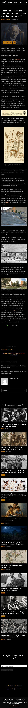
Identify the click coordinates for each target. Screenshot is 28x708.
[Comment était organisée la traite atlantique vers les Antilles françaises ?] (14, 439)
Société (3, 499)
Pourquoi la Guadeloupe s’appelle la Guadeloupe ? (12, 566)
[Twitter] (7, 42)
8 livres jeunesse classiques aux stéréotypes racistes (11, 520)
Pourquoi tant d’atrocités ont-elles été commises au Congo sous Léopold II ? (13, 472)
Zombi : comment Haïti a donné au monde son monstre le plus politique (12, 543)
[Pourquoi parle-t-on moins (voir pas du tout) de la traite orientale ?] (14, 626)
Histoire (7, 19)
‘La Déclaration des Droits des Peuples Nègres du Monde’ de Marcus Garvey (13, 613)
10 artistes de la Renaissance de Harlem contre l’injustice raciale (13, 425)
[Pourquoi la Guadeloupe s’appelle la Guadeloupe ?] (14, 557)
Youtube (19, 689)
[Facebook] (4, 42)
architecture (18, 59)
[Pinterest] (10, 42)
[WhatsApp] (14, 42)
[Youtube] (15, 689)
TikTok (11, 689)
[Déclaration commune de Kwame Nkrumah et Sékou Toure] (14, 580)
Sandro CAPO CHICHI (14, 378)
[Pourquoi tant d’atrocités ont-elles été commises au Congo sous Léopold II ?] (14, 462)
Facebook (10, 685)
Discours (3, 616)
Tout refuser (16, 705)
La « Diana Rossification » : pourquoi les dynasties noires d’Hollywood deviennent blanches (13, 496)
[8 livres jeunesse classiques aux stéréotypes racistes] (14, 510)
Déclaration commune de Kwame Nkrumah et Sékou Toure (11, 590)
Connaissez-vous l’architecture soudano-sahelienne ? (14, 354)
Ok (10, 705)
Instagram (19, 685)
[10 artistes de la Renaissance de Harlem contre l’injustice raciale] (14, 415)
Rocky (7, 202)
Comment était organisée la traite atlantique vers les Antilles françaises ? (13, 448)
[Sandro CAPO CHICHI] (4, 381)
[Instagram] (15, 686)
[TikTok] (8, 689)
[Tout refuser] (26, 702)
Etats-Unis (15, 311)
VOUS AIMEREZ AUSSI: (7, 350)
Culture (3, 19)
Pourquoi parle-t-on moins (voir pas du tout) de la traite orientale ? (13, 636)
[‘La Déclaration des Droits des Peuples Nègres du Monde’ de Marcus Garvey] (14, 603)
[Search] (25, 390)
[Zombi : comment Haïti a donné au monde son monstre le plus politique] (14, 533)
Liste (3, 428)
